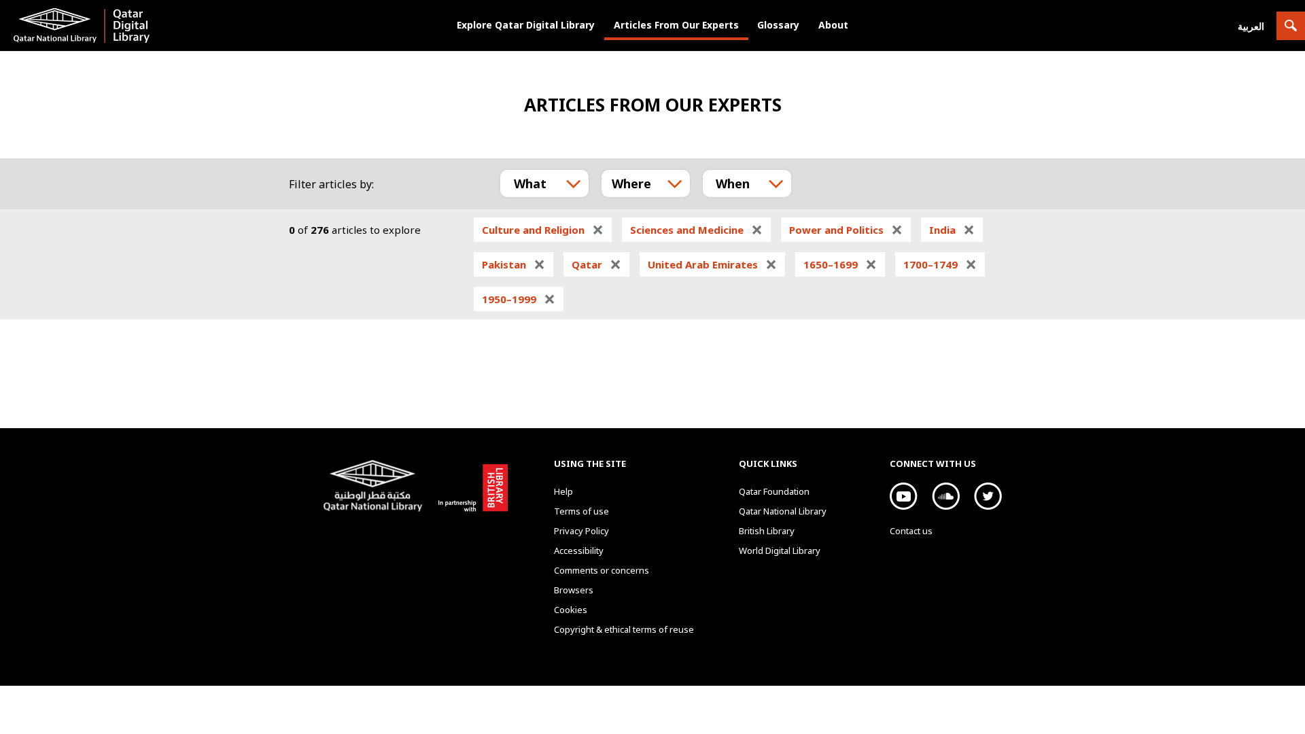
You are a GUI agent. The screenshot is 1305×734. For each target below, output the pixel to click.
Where (631, 183)
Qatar (596, 264)
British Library (470, 485)
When (733, 183)
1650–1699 (840, 264)
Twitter (988, 496)
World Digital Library (779, 550)
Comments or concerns (601, 570)
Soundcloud (946, 496)
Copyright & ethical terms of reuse (624, 629)
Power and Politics (846, 229)
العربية (1251, 26)
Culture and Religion (543, 229)
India (952, 229)
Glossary (778, 24)
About (833, 24)
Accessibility (579, 550)
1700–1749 (940, 264)
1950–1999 (518, 299)
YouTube (904, 496)
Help (563, 491)
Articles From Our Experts (676, 24)
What (530, 183)
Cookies (570, 610)
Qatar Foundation (774, 491)
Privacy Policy (581, 531)
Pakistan (513, 264)
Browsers (573, 590)
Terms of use (581, 511)
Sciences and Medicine (696, 229)
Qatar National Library (375, 487)
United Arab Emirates (712, 264)
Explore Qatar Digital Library (526, 24)
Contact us (911, 531)
